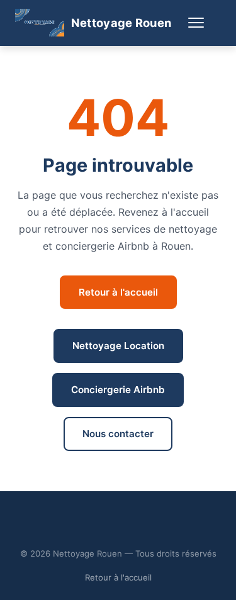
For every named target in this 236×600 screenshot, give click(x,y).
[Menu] (196, 23)
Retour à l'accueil (118, 292)
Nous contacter (118, 434)
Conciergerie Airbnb (118, 390)
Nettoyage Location (118, 346)
